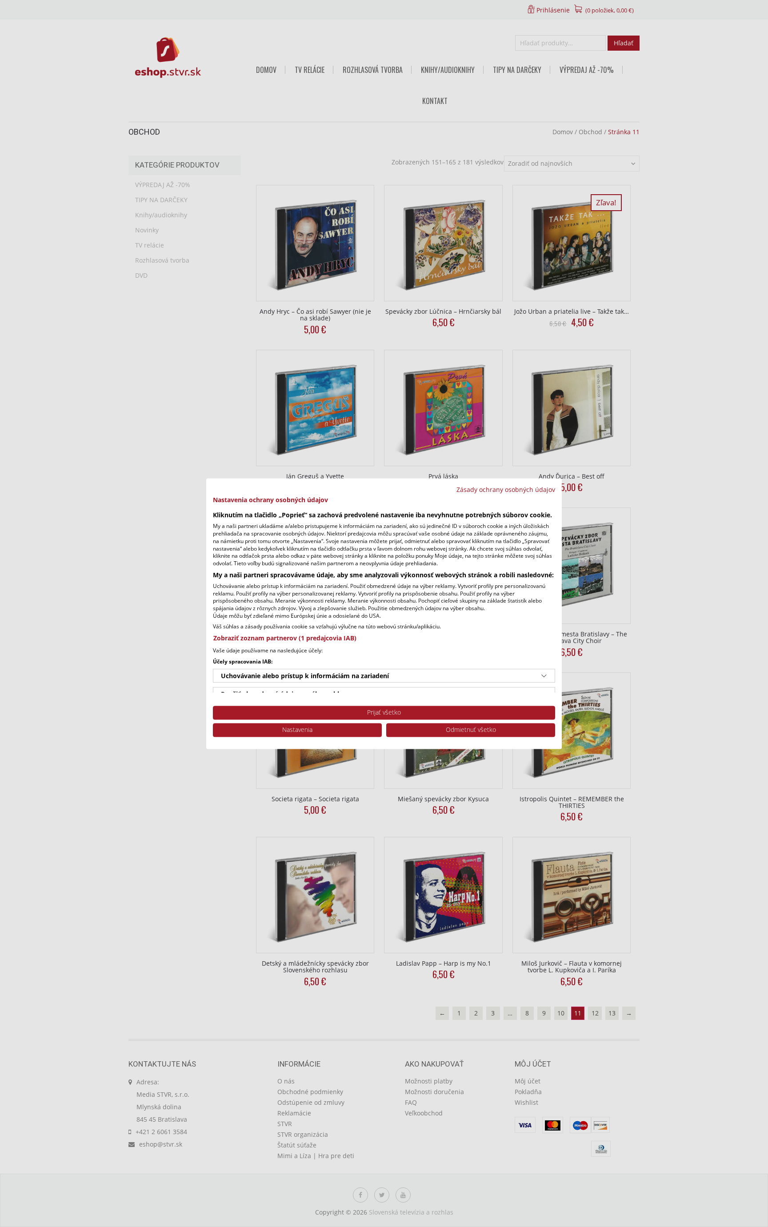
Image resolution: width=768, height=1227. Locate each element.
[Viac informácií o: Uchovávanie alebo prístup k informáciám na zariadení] (544, 675)
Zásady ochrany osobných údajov (505, 489)
